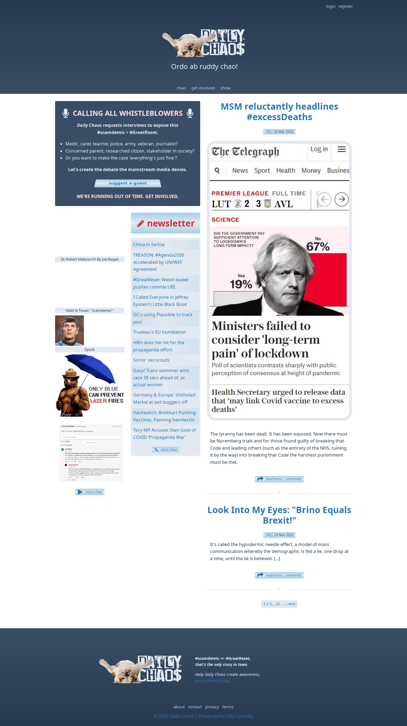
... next (288, 603)
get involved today (212, 680)
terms (227, 706)
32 (277, 603)
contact (195, 706)
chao (181, 88)
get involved (203, 88)
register (345, 6)
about (179, 706)
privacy (212, 706)
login (331, 6)
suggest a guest (127, 183)
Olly (268, 131)
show (225, 88)
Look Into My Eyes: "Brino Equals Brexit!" (279, 515)
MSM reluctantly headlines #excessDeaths (279, 111)
